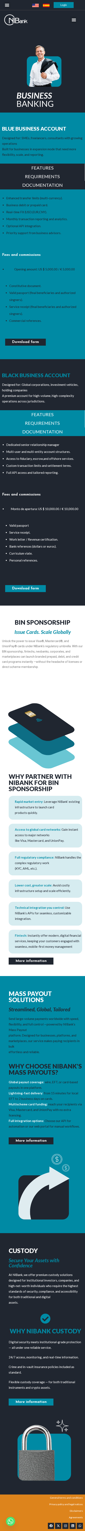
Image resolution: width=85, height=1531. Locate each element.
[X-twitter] (58, 1526)
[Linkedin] (73, 1526)
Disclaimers (76, 1510)
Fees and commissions (21, 255)
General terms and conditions (66, 1497)
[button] (7, 5)
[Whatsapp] (80, 1526)
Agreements (76, 1517)
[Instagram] (65, 1526)
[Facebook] (51, 1526)
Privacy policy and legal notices (66, 1504)
